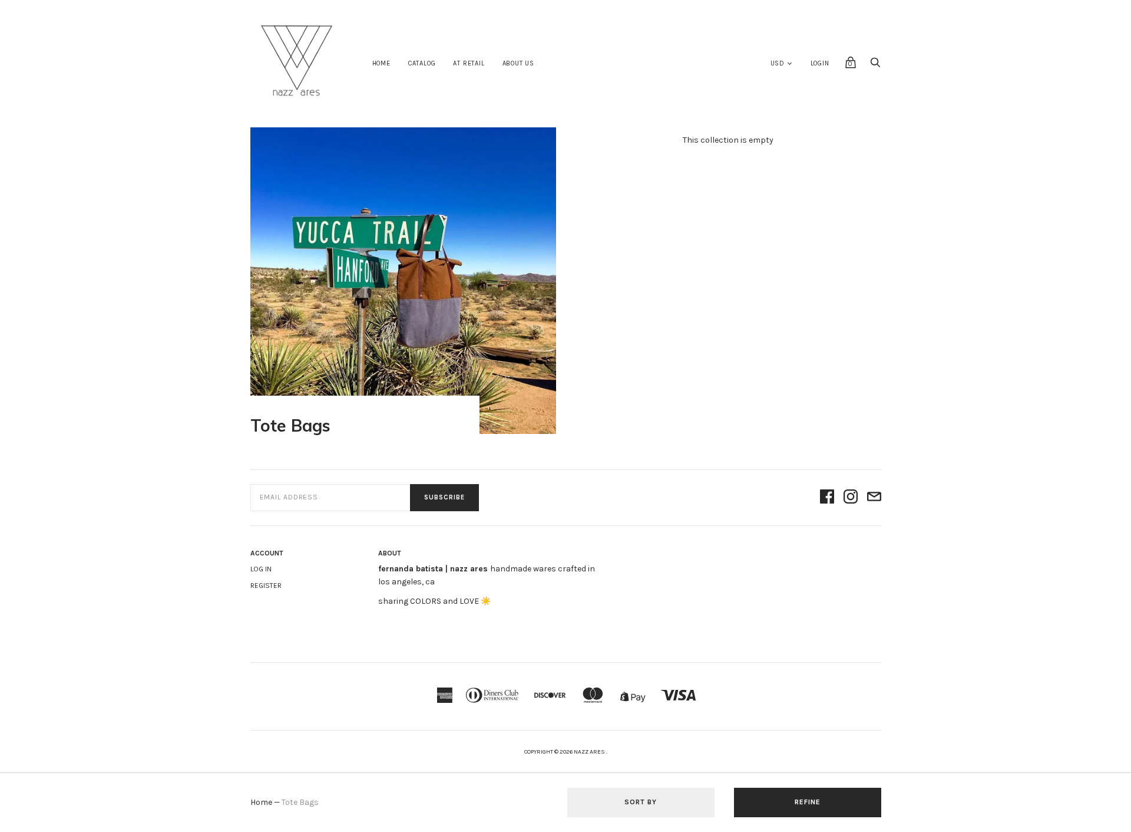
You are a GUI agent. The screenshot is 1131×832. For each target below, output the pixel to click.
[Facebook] (827, 497)
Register (266, 585)
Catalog (422, 63)
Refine (808, 802)
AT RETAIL (468, 63)
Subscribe (444, 497)
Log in (261, 569)
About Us (518, 63)
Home (381, 63)
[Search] (875, 66)
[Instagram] (851, 497)
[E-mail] (874, 497)
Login (820, 63)
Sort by (640, 802)
